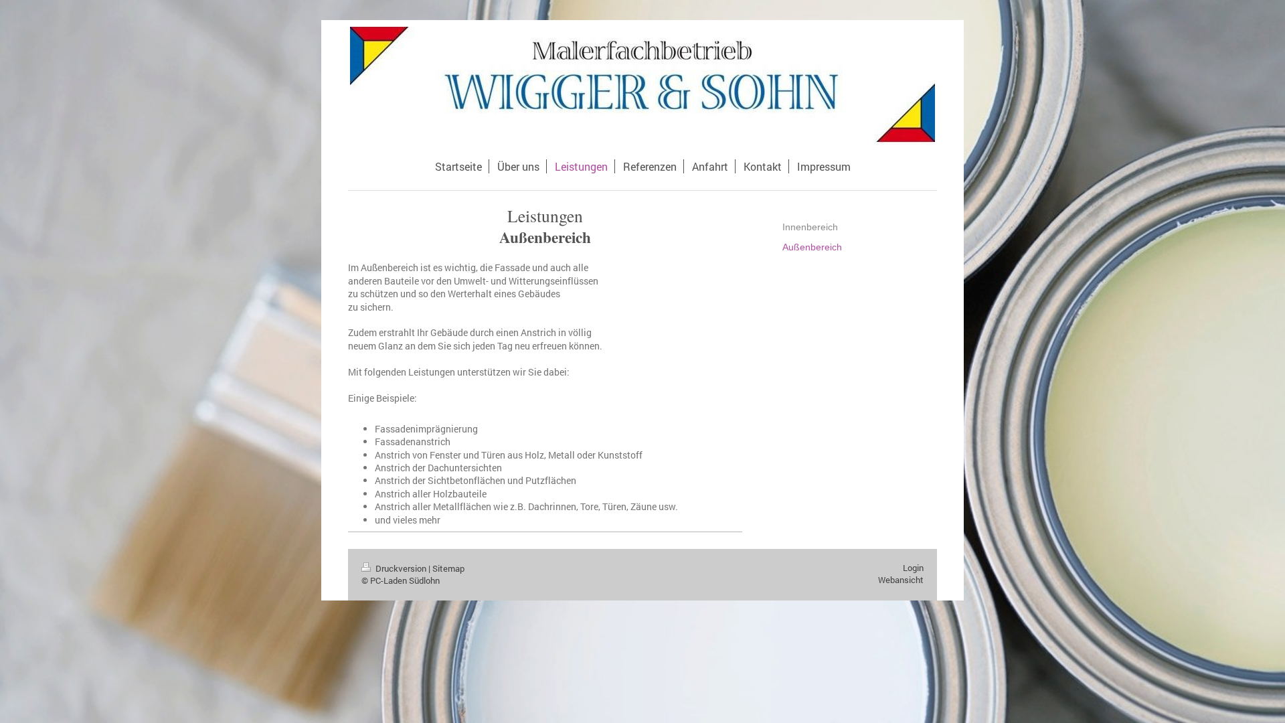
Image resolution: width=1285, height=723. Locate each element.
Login (913, 567)
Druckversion (400, 568)
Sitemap (448, 568)
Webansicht (901, 579)
